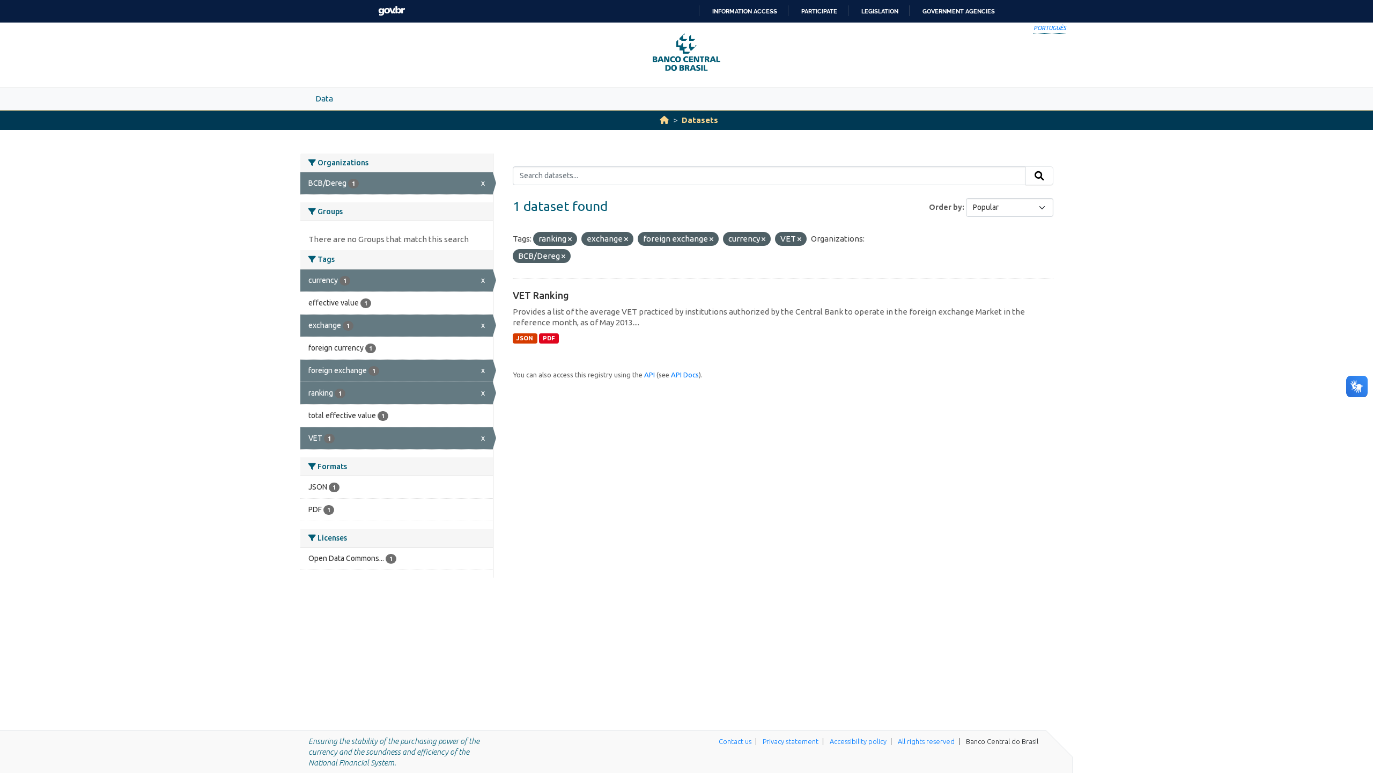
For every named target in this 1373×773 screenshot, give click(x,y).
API (649, 374)
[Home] (664, 120)
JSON (524, 338)
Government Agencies (958, 11)
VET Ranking (541, 295)
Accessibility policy (858, 741)
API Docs (685, 374)
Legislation (879, 11)
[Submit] (1039, 176)
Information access (744, 11)
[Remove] (570, 239)
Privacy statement (790, 741)
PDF (549, 338)
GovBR (391, 11)
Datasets (700, 120)
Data (324, 98)
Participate (819, 11)
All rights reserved (926, 741)
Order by (945, 207)
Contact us (735, 741)
